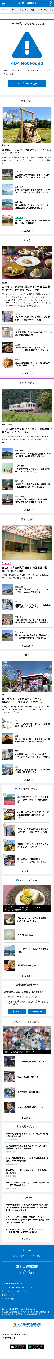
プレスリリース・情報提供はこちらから (19, 1287)
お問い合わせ (9, 1295)
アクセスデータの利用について (15, 1291)
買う (32, 10)
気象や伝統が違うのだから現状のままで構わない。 (28, 1002)
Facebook (23, 1273)
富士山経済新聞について (13, 1284)
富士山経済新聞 (27, 3)
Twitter (31, 1273)
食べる (14, 10)
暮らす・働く (42, 10)
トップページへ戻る (27, 83)
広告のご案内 (9, 1299)
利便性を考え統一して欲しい (22, 997)
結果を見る (37, 1011)
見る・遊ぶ (24, 10)
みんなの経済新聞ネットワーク (27, 1325)
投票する (17, 1011)
